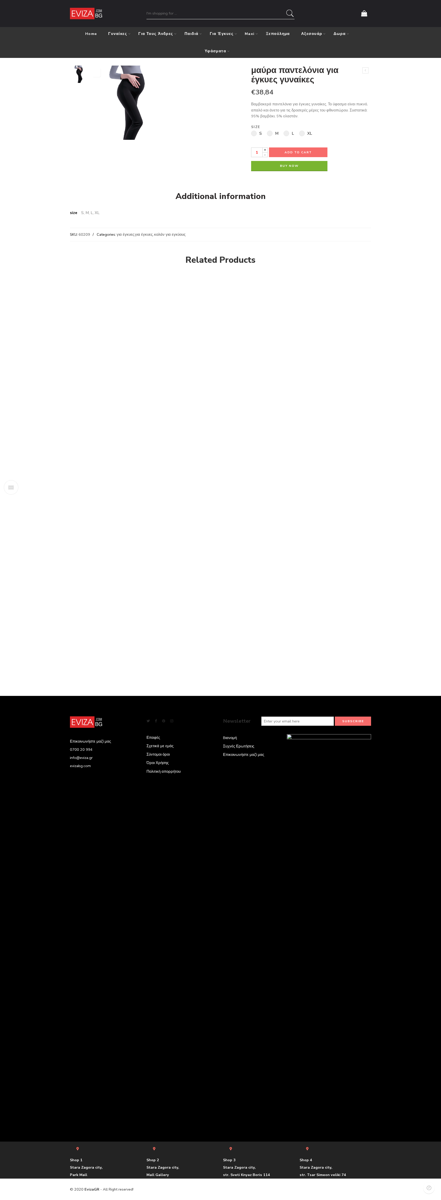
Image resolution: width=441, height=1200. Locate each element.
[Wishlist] (96, 72)
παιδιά (192, 33)
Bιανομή (230, 737)
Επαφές (153, 737)
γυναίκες (117, 33)
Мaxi (250, 33)
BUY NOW (289, 166)
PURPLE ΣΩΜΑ (87, 309)
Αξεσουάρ (311, 33)
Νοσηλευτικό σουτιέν (387, 320)
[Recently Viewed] (429, 1188)
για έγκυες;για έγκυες (135, 234)
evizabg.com (80, 765)
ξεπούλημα (278, 33)
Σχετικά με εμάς (160, 745)
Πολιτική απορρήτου (163, 771)
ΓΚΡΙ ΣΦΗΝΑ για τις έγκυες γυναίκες (327, 350)
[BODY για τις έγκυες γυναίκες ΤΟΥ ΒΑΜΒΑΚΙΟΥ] (153, 318)
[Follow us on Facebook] (156, 721)
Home (91, 33)
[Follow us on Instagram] (171, 721)
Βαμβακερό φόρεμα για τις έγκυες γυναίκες (245, 362)
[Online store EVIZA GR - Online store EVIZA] (86, 13)
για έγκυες (222, 33)
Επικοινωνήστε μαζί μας (243, 754)
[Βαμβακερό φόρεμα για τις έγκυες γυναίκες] (245, 313)
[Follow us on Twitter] (148, 721)
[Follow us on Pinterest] (163, 721)
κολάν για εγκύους (170, 234)
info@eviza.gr (81, 757)
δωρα (340, 33)
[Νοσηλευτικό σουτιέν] (387, 292)
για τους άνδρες (155, 33)
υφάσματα (215, 51)
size (255, 127)
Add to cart (298, 152)
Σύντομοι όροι (158, 754)
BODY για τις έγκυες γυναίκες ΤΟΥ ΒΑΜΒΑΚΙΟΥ (153, 371)
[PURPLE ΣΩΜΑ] (87, 287)
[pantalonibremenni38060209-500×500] (78, 74)
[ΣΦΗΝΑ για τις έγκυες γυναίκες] (365, 70)
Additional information (221, 196)
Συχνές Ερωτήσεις (238, 746)
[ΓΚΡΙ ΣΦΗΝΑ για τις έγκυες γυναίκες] (327, 307)
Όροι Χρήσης (157, 762)
